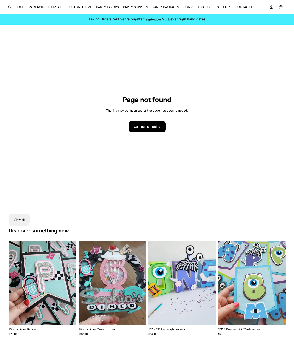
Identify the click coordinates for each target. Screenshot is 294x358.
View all (19, 219)
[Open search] (10, 7)
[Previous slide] (85, 283)
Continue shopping (147, 126)
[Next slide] (139, 283)
